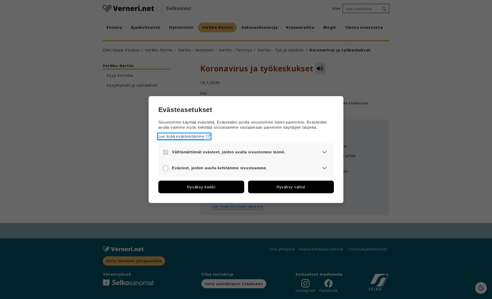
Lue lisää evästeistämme (181, 136)
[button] (324, 152)
